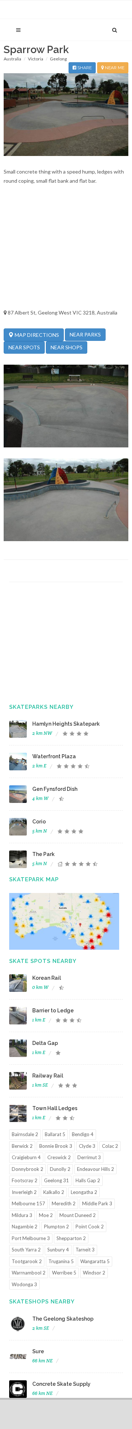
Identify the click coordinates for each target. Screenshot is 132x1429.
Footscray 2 (24, 1180)
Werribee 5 (64, 1273)
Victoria (35, 59)
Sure (38, 1351)
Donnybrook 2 (27, 1169)
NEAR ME (114, 67)
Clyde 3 (87, 1146)
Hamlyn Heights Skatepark (66, 724)
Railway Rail (47, 1076)
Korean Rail (46, 978)
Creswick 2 (59, 1157)
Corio (39, 822)
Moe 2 (46, 1215)
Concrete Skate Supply (61, 1384)
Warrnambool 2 (28, 1273)
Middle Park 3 (97, 1203)
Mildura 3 (22, 1215)
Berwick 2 (22, 1146)
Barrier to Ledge (53, 1010)
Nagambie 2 (24, 1226)
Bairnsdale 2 (25, 1134)
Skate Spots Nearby (43, 961)
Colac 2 (110, 1146)
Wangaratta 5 (95, 1261)
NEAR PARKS (85, 334)
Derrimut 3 (89, 1157)
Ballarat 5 (55, 1134)
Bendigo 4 (83, 1134)
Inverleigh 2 (24, 1192)
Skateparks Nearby (41, 707)
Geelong (58, 59)
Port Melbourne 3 (31, 1238)
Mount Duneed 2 (77, 1215)
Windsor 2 (94, 1273)
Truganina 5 (61, 1261)
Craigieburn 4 (26, 1157)
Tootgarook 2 (27, 1261)
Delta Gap (45, 1043)
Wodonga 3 (24, 1284)
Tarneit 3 (85, 1250)
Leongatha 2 (84, 1192)
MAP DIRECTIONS (36, 335)
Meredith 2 (64, 1203)
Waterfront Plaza (54, 756)
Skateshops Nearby (42, 1301)
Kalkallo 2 (53, 1192)
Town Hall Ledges (54, 1108)
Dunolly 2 (60, 1169)
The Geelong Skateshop (63, 1319)
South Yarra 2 (26, 1250)
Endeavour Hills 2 (95, 1169)
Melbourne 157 (28, 1203)
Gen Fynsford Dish (54, 789)
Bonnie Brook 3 (55, 1146)
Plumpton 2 (56, 1226)
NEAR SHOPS (66, 347)
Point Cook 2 (90, 1226)
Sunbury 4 (58, 1250)
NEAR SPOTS (24, 347)
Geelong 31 (56, 1180)
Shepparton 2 (71, 1238)
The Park (43, 854)
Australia (12, 59)
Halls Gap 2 (88, 1180)
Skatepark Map (34, 879)
